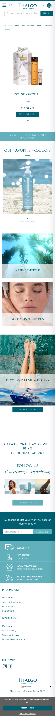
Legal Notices (8, 597)
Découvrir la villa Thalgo (27, 380)
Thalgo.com (15, 691)
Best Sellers (28, 25)
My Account (8, 626)
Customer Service (10, 635)
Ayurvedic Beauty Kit (27, 93)
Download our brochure (13, 639)
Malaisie (28, 686)
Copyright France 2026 (34, 691)
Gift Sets (7, 25)
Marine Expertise (27, 270)
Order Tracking (9, 630)
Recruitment (8, 611)
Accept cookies (27, 708)
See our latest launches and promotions (28, 136)
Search (46, 13)
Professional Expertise (27, 319)
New (17, 25)
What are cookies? (28, 713)
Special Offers (44, 25)
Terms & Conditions (11, 602)
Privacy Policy (8, 606)
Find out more (27, 114)
